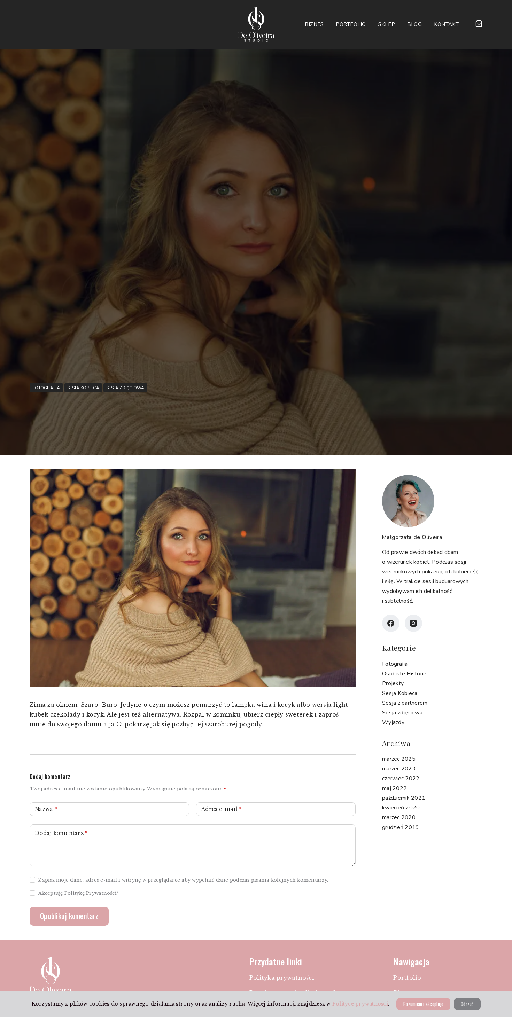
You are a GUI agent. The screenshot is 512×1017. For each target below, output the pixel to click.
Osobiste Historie (404, 673)
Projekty (393, 683)
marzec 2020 (399, 817)
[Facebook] (390, 623)
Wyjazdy (393, 722)
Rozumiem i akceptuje (423, 1003)
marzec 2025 (399, 759)
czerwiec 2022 (400, 778)
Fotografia (46, 388)
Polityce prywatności (360, 1004)
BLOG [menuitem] (414, 24)
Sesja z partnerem (404, 702)
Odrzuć (467, 1003)
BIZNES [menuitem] (314, 24)
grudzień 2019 (400, 827)
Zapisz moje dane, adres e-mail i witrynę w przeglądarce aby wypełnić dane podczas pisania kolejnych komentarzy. (183, 880)
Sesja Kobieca (83, 388)
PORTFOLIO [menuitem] (351, 24)
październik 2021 (403, 798)
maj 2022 (394, 788)
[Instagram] (413, 623)
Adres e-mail (221, 809)
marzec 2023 (399, 769)
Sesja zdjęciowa (125, 388)
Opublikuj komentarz (69, 915)
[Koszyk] (478, 23)
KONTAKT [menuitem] (446, 24)
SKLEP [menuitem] (386, 24)
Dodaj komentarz (61, 833)
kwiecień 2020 (401, 808)
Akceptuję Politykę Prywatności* (78, 893)
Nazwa (46, 809)
